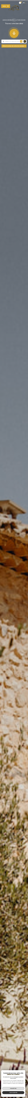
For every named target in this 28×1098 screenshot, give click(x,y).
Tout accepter (13, 1092)
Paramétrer (13, 1088)
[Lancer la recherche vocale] (14, 33)
